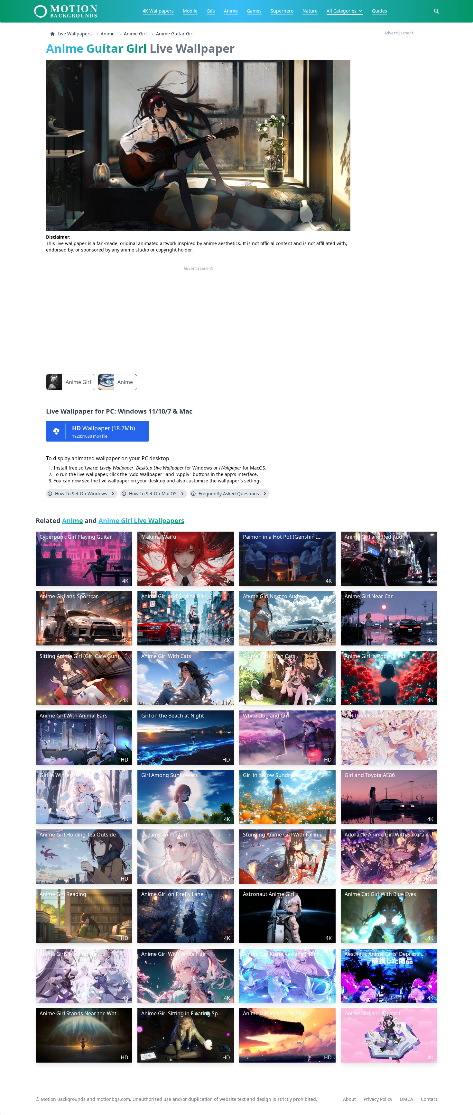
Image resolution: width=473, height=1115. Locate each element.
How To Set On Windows (81, 493)
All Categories (342, 11)
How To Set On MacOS (153, 493)
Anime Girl (135, 34)
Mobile (190, 11)
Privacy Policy (378, 1099)
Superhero (282, 11)
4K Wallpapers (158, 11)
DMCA (406, 1099)
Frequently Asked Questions (229, 493)
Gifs (211, 11)
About (349, 1099)
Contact (429, 1099)
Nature (310, 11)
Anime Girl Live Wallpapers (141, 520)
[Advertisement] (198, 316)
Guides (379, 11)
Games (254, 11)
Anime (231, 11)
